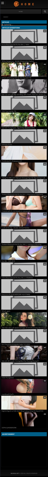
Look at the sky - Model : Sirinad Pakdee (15, 228)
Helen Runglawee (8, 378)
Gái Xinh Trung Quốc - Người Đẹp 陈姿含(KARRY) (18, 128)
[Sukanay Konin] (24, 136)
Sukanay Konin (7, 144)
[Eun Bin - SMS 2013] (24, 253)
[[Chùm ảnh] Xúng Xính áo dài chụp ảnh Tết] (24, 70)
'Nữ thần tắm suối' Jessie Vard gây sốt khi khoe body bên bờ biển (24, 328)
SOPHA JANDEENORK (9, 428)
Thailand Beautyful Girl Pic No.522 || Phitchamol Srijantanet (22, 194)
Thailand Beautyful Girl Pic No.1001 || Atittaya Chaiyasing (21, 244)
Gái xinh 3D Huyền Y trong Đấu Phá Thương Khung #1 (20, 361)
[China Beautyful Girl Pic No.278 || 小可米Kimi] (24, 269)
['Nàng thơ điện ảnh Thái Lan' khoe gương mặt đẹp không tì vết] (24, 169)
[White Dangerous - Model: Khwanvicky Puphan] (24, 53)
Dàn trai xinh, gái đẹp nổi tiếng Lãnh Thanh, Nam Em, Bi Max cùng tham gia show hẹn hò (24, 95)
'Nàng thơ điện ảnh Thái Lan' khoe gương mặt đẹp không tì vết (23, 178)
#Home (21, 11)
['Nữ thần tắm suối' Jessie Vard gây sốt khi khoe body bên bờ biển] (24, 319)
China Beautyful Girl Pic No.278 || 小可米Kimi (17, 278)
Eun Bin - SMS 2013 (8, 261)
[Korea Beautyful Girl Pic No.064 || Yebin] (24, 36)
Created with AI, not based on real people (16, 211)
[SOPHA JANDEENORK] (24, 419)
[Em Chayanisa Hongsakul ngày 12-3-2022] (24, 336)
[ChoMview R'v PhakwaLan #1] (24, 153)
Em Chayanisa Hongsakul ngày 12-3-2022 (16, 344)
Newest (5, 17)
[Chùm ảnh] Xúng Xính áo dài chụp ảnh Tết (16, 78)
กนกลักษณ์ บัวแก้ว (8, 394)
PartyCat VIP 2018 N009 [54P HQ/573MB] (16, 294)
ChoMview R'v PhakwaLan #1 (12, 161)
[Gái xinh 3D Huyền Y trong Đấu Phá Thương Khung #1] (24, 353)
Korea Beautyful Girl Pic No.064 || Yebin (15, 45)
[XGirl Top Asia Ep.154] (24, 103)
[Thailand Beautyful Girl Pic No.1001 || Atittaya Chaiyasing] (24, 236)
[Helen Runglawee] (24, 369)
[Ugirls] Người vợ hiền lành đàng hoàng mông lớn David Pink (22, 411)
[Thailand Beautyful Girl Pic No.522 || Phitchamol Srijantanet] (24, 186)
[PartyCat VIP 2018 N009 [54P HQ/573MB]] (24, 286)
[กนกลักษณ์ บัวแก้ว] (24, 386)
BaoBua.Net (24, 4)
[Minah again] (24, 303)
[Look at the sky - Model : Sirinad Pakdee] (24, 219)
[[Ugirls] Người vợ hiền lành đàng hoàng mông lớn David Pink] (24, 403)
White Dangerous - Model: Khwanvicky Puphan (18, 61)
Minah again (6, 311)
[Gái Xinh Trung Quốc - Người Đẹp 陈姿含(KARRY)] (24, 120)
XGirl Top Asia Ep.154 (9, 111)
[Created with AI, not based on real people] (24, 203)
